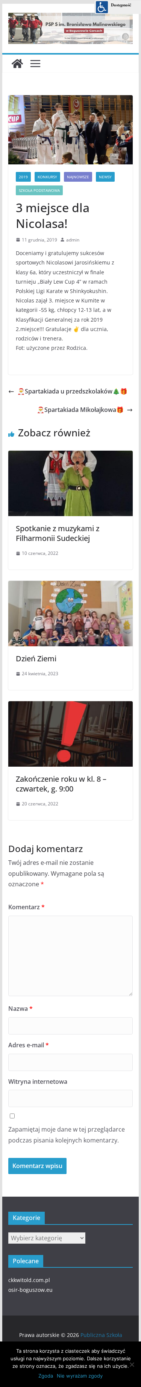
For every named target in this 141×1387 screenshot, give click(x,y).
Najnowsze (78, 176)
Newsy (105, 176)
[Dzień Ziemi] (70, 584)
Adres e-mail (28, 1045)
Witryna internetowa (37, 1081)
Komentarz (26, 907)
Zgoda (45, 1376)
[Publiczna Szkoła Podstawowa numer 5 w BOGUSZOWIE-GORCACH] (17, 64)
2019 (23, 176)
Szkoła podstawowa (39, 190)
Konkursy (47, 176)
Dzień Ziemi (36, 658)
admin (72, 240)
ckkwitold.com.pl (29, 1280)
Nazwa (20, 1008)
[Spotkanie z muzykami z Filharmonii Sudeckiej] (70, 454)
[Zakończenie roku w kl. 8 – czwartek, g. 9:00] (70, 704)
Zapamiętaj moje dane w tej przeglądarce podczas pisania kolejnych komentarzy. (66, 1134)
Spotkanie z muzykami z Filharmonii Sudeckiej (57, 533)
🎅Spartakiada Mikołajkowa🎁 (80, 410)
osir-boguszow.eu (30, 1289)
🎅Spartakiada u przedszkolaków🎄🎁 (72, 391)
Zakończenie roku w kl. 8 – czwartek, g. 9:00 (61, 784)
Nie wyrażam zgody (80, 1376)
